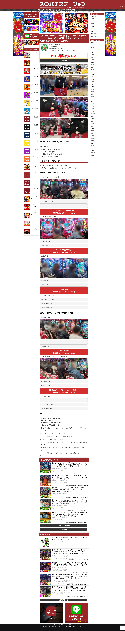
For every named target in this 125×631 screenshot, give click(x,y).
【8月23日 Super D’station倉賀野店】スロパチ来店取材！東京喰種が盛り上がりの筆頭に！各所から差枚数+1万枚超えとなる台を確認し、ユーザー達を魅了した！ (70, 576)
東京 (92, 21)
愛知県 (92, 94)
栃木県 (92, 62)
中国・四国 (93, 33)
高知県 (92, 135)
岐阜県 (92, 96)
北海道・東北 (94, 16)
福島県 (92, 57)
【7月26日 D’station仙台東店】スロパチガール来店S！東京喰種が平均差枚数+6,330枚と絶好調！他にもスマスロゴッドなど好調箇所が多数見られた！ (70, 489)
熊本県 (92, 145)
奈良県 (92, 111)
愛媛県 (92, 130)
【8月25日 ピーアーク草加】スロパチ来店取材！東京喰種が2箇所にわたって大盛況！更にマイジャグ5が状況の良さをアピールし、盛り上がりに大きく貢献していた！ (70, 564)
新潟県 (92, 81)
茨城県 (92, 59)
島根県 (92, 118)
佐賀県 (92, 140)
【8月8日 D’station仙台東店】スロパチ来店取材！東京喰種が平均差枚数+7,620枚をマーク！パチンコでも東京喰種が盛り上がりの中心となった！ (70, 477)
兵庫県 (92, 108)
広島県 (92, 123)
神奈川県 (93, 74)
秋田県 (92, 50)
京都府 (92, 103)
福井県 (92, 89)
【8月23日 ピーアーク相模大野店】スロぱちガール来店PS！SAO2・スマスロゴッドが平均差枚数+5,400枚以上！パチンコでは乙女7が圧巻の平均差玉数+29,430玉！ (69, 588)
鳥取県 (92, 116)
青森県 (92, 45)
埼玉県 (92, 67)
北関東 (92, 18)
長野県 (92, 79)
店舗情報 (64, 529)
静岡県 (92, 91)
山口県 (92, 126)
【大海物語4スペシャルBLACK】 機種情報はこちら (64, 212)
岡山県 (92, 121)
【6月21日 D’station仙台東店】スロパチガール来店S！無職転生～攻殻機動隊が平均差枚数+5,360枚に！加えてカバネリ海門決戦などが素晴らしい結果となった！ (70, 514)
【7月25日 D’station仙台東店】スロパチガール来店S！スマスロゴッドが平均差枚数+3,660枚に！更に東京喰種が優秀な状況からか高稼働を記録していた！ (70, 501)
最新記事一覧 (63, 600)
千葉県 (92, 69)
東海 (92, 28)
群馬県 (92, 64)
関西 (92, 31)
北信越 (92, 26)
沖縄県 (92, 155)
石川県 (92, 86)
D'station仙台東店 (37, 11)
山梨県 (92, 77)
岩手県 (92, 47)
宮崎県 (92, 150)
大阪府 (92, 106)
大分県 (92, 148)
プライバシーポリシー (69, 626)
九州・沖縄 (93, 36)
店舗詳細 (64, 60)
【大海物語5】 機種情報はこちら (64, 290)
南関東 (92, 23)
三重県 (92, 99)
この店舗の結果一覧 (63, 525)
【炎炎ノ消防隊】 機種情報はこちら (64, 352)
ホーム (32, 11)
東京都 (92, 72)
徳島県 (92, 133)
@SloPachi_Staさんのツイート (31, 237)
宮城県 (92, 52)
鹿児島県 (93, 152)
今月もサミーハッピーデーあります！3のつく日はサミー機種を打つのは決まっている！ (69, 538)
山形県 (92, 54)
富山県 (92, 84)
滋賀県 (92, 101)
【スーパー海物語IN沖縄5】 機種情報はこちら (64, 251)
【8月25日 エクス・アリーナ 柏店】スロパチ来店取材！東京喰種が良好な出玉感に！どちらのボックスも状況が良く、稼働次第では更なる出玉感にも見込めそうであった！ (69, 551)
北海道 (92, 42)
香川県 (92, 128)
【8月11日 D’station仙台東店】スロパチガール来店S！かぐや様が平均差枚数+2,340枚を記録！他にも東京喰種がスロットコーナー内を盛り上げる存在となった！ (70, 464)
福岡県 (92, 138)
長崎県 (92, 143)
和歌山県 (93, 113)
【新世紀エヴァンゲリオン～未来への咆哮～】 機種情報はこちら (64, 391)
